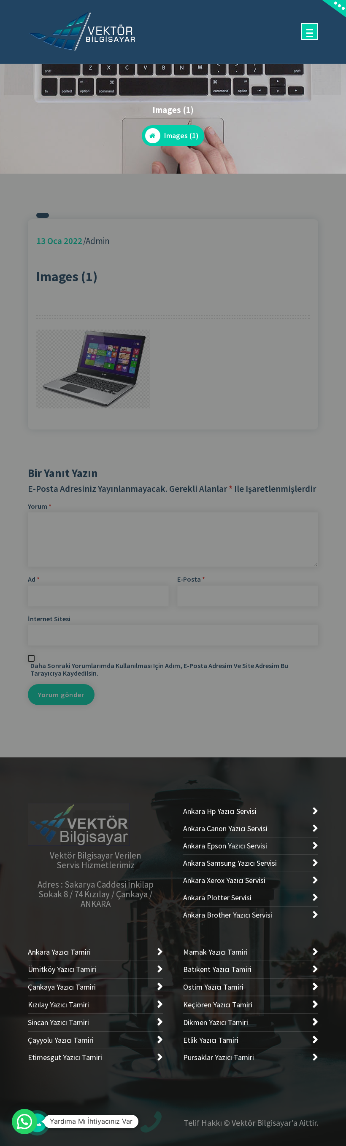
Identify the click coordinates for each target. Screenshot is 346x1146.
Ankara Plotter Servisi (217, 897)
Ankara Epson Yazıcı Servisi (225, 846)
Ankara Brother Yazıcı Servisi (227, 915)
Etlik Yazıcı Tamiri (210, 1040)
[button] (24, 1121)
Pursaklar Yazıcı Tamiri (218, 1057)
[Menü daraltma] (309, 31)
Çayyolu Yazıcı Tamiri (61, 1040)
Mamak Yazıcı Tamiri (215, 952)
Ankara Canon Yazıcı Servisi (225, 828)
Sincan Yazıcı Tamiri (58, 1022)
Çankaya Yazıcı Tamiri (62, 987)
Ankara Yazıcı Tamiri (59, 952)
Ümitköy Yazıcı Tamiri (62, 969)
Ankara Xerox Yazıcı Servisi (224, 880)
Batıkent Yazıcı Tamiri (217, 969)
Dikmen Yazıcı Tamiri (215, 1022)
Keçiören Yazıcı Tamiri (217, 1004)
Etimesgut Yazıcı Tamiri (65, 1057)
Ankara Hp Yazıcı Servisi (220, 811)
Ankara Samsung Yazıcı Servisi (230, 863)
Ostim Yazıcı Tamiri (213, 987)
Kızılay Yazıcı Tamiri (58, 1004)
